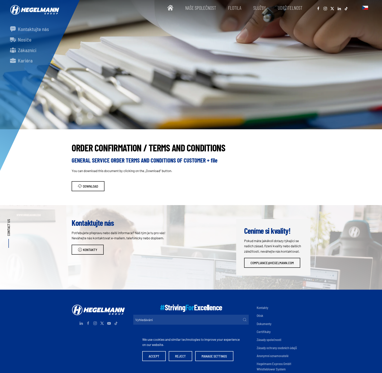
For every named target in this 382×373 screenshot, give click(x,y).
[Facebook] (318, 8)
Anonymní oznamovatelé (272, 356)
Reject (180, 356)
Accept (154, 356)
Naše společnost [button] (200, 8)
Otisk (260, 315)
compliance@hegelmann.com (272, 263)
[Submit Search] (245, 320)
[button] (365, 8)
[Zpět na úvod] (34, 8)
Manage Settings (214, 356)
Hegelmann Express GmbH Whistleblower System (274, 366)
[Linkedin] (339, 8)
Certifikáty (264, 332)
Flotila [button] (234, 8)
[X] (332, 8)
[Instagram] (325, 8)
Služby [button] (259, 8)
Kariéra (25, 60)
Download (90, 186)
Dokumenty (264, 324)
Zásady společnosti (269, 340)
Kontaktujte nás (33, 29)
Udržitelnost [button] (290, 8)
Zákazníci (26, 50)
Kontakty (90, 250)
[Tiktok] (346, 8)
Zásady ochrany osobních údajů (277, 348)
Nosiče (24, 40)
